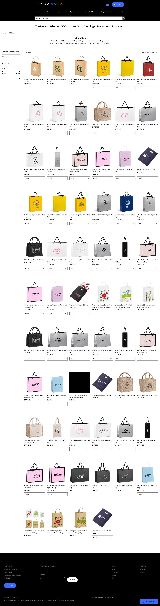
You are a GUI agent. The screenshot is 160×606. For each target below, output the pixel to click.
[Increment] (43, 92)
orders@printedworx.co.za (12, 575)
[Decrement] (25, 92)
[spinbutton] (34, 92)
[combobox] (102, 88)
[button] (107, 4)
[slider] (2, 71)
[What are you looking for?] (123, 18)
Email (42, 574)
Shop (114, 575)
